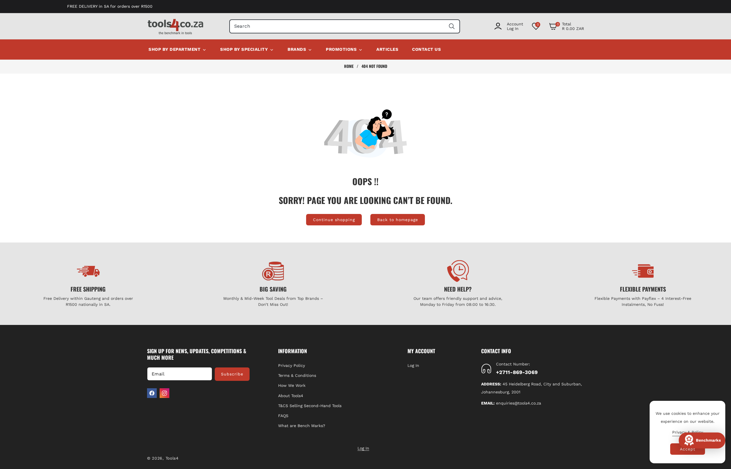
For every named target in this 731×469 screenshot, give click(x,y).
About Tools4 (290, 395)
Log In (413, 365)
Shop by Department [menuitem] (174, 49)
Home (349, 66)
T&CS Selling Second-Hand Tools (310, 405)
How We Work (292, 385)
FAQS (283, 415)
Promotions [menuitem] (341, 49)
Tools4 (172, 458)
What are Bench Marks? (301, 425)
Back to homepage (397, 219)
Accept (687, 449)
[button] (566, 26)
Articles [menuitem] (387, 49)
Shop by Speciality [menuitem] (244, 49)
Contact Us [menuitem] (426, 49)
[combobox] (345, 26)
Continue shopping (334, 219)
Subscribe (232, 374)
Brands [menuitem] (297, 49)
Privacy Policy (291, 365)
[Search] (451, 26)
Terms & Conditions (297, 375)
